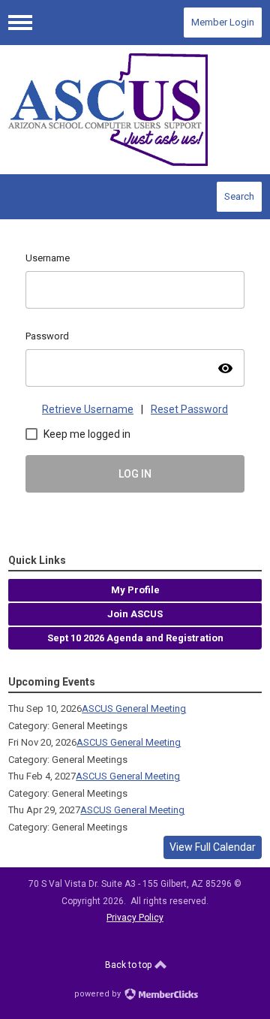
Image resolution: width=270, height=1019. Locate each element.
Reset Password (189, 409)
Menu (20, 23)
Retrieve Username (88, 409)
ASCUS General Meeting (134, 708)
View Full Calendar (213, 847)
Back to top (129, 965)
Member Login (222, 22)
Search (239, 196)
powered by (98, 994)
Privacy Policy (135, 917)
